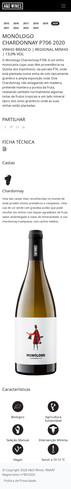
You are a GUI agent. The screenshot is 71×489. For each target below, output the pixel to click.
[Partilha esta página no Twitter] (11, 127)
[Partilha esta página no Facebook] (5, 127)
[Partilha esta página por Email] (23, 127)
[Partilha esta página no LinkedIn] (17, 127)
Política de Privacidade (20, 481)
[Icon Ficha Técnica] (4, 148)
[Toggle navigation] (63, 6)
